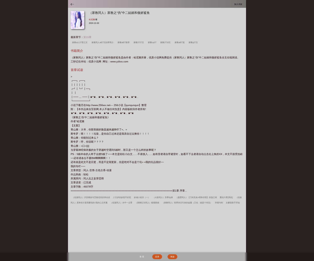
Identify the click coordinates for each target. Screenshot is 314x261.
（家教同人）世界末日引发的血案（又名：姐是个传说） (187, 203)
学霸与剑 (219, 203)
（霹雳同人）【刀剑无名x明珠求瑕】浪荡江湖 (196, 197)
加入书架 (238, 4)
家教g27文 (194, 42)
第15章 (87, 37)
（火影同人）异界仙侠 (163, 197)
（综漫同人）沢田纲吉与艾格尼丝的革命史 (91, 197)
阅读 (172, 257)
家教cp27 (152, 42)
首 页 (142, 257)
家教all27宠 (180, 42)
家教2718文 (166, 42)
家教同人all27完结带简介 (103, 42)
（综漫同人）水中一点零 (121, 203)
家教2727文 (139, 42)
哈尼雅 (92, 19)
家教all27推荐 (124, 42)
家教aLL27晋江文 (80, 42)
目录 (157, 257)
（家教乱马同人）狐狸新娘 (147, 203)
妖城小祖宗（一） (142, 197)
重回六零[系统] (226, 197)
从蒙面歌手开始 (233, 203)
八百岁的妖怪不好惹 (122, 197)
